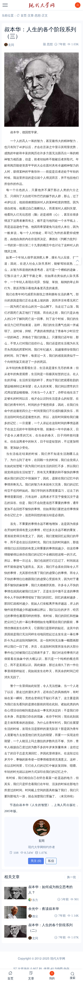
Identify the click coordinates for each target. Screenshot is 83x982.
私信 (51, 860)
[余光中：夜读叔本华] (15, 912)
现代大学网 (57, 958)
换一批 (71, 877)
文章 (31, 15)
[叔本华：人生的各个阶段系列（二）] (15, 931)
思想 (38, 15)
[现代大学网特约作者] (41, 827)
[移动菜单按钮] (5, 5)
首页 (24, 15)
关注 (36, 860)
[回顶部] (77, 261)
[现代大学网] (41, 5)
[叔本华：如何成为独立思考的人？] (15, 893)
